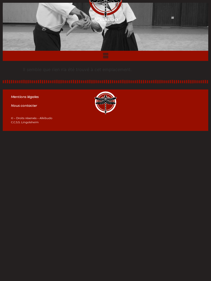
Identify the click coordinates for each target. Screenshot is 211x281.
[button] (105, 56)
